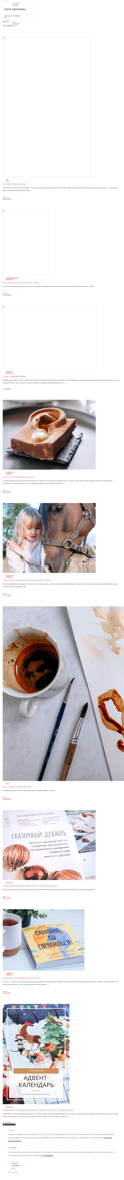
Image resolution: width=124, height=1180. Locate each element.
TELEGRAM (16, 1165)
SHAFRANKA (48, 1155)
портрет (16, 4)
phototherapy (12, 278)
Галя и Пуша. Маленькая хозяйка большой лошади (27, 580)
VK (13, 1168)
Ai (7, 179)
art (7, 181)
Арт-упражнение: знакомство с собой (21, 282)
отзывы (15, 5)
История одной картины (14, 184)
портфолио (17, 3)
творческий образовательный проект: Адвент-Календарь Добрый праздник (38, 1110)
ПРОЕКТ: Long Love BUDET (14, 376)
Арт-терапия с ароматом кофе (17, 787)
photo (9, 372)
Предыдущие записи (9, 1125)
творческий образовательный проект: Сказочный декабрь (30, 886)
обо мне (16, 24)
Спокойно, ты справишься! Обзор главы (21, 978)
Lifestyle (10, 472)
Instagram (15, 1163)
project (9, 279)
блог (14, 22)
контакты (16, 23)
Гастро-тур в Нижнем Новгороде (18, 477)
